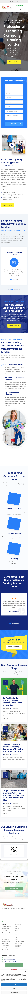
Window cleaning (6, 941)
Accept (14, 984)
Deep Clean (4, 930)
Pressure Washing (6, 947)
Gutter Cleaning (5, 945)
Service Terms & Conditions (18, 946)
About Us (17, 928)
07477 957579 (15, 1)
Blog (16, 937)
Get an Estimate (13, 325)
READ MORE (14, 279)
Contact (16, 939)
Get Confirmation (14, 534)
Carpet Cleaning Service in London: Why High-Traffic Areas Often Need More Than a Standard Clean (13, 795)
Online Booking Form (19, 941)
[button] (26, 971)
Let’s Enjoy (14, 558)
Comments (15, 708)
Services (4, 924)
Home (16, 926)
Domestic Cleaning (6, 926)
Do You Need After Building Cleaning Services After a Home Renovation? (12, 701)
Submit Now (14, 123)
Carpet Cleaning (5, 937)
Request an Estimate (13, 646)
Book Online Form (14, 509)
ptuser (7, 708)
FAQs (16, 934)
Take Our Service (13, 62)
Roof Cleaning (5, 943)
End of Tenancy (5, 928)
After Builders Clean (6, 932)
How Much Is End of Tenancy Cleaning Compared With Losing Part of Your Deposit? (13, 748)
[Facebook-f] (2, 921)
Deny (14, 988)
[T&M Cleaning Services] (8, 905)
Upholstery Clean (6, 934)
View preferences (14, 992)
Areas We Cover (18, 943)
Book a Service (7, 205)
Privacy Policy (14, 995)
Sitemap (16, 948)
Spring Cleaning (5, 939)
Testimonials (17, 932)
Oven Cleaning (5, 949)
